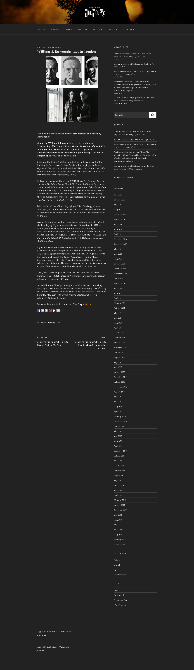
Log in (116, 590)
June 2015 (118, 490)
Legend (117, 564)
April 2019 (118, 411)
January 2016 (119, 485)
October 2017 (119, 455)
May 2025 (118, 209)
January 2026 (119, 199)
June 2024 (118, 224)
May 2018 (118, 441)
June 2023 (118, 253)
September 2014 (120, 509)
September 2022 (120, 283)
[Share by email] (58, 310)
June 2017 (118, 460)
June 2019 (118, 401)
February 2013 (120, 539)
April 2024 (118, 234)
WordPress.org (120, 604)
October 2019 (119, 381)
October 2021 (119, 307)
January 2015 (119, 505)
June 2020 (118, 367)
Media (113, 29)
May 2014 (118, 519)
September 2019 (120, 386)
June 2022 (118, 288)
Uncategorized (55, 322)
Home (41, 29)
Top (187, 663)
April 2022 (118, 298)
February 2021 (120, 337)
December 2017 (120, 450)
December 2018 (120, 421)
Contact (128, 29)
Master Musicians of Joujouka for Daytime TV (134, 63)
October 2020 (119, 352)
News (68, 29)
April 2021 (118, 327)
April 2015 (118, 495)
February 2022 (120, 303)
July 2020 (117, 362)
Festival (98, 29)
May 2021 (118, 322)
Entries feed (119, 595)
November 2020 (120, 347)
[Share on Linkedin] (54, 310)
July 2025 (117, 204)
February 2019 (120, 416)
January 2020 (119, 371)
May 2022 (118, 293)
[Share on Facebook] (39, 310)
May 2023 (118, 258)
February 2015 (120, 500)
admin (58, 47)
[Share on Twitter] (42, 310)
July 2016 (117, 480)
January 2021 (119, 342)
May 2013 (118, 534)
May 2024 (118, 229)
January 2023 (119, 263)
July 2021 (117, 312)
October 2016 (119, 470)
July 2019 (117, 396)
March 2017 (119, 465)
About (55, 29)
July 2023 (117, 248)
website (87, 304)
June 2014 (118, 514)
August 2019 (119, 391)
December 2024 (120, 214)
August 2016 (119, 475)
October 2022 (119, 278)
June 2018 (118, 436)
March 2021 (119, 332)
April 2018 (118, 445)
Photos (82, 29)
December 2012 (120, 544)
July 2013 (117, 524)
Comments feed (120, 599)
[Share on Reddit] (46, 310)
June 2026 (118, 194)
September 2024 (120, 219)
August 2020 (119, 357)
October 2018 (119, 426)
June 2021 (118, 317)
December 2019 (120, 377)
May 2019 (118, 406)
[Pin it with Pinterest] (50, 310)
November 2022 (120, 273)
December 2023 (120, 239)
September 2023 (120, 243)
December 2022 (120, 268)
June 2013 (118, 529)
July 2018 (117, 431)
